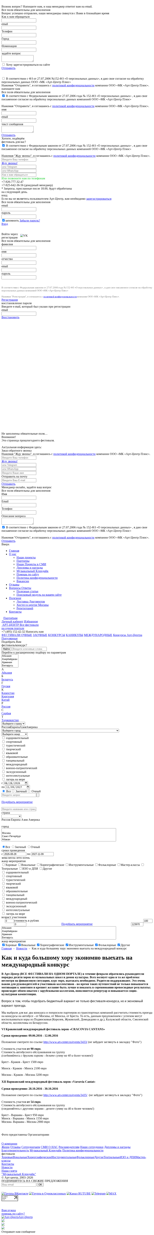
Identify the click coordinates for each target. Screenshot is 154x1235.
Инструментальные (81, 945)
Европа (15, 727)
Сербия (6, 713)
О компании (9, 1143)
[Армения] (10, 662)
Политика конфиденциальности (37, 577)
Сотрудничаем (30, 1147)
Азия (23, 727)
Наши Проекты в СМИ (31, 564)
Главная (14, 550)
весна (11, 857)
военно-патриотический (21, 768)
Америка (32, 727)
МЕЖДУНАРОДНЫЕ (98, 635)
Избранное (31, 621)
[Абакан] (59, 839)
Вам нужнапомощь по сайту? (13, 1212)
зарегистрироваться (98, 198)
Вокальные (28, 945)
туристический (15, 745)
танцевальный (14, 760)
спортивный (13, 741)
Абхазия (7, 672)
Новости (21, 948)
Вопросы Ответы (20, 588)
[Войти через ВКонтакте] (24, 234)
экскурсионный (15, 771)
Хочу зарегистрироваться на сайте (27, 64)
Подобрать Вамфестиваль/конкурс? (14, 643)
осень (26, 857)
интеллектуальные (17, 775)
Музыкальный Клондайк (32, 571)
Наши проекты (26, 557)
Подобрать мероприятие (17, 802)
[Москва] (59, 833)
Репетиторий (25, 608)
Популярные (10, 638)
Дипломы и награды (30, 567)
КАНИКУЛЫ (74, 635)
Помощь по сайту (28, 574)
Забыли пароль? (30, 220)
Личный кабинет (12, 621)
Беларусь (7, 679)
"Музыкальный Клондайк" (19, 1174)
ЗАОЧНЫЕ (40, 635)
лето (19, 857)
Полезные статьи (27, 591)
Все (8, 791)
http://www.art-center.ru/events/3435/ (65, 1095)
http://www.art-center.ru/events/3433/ (65, 1042)
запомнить (12, 220)
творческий (13, 749)
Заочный (21, 791)
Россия (6, 706)
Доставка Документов (31, 601)
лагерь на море (15, 779)
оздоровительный (17, 738)
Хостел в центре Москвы (33, 604)
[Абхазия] (10, 656)
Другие (125, 945)
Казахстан (8, 693)
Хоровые (11, 945)
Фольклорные (107, 945)
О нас (12, 554)
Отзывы (14, 584)
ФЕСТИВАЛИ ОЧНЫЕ (17, 635)
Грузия (6, 686)
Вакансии (23, 581)
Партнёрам (10, 618)
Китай (6, 699)
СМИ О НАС (49, 1147)
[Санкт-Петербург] (59, 836)
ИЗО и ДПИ (128, 1157)
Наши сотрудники (91, 1147)
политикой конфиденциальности (73, 85)
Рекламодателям (69, 1147)
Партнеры (23, 560)
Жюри (6, 1147)
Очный (36, 791)
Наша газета (9, 1170)
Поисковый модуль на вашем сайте (39, 594)
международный (16, 764)
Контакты (15, 611)
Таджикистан (10, 720)
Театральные (112, 1157)
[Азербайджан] (10, 659)
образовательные (16, 756)
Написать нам (35, 631)
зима (5, 857)
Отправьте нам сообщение (18, 1231)
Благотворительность (15, 1150)
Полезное (15, 598)
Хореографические (52, 945)
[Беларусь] (10, 665)
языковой (11, 753)
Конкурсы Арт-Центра (127, 635)
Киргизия (8, 696)
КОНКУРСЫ (56, 635)
